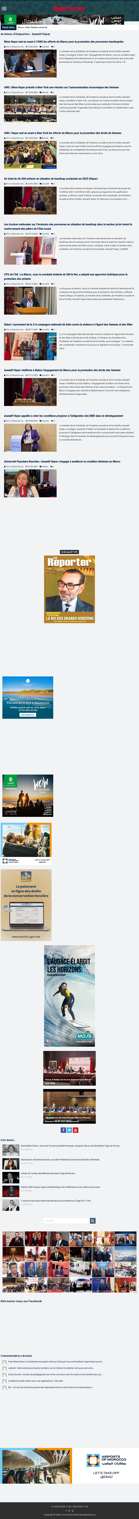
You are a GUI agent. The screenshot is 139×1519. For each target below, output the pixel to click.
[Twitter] (69, 1130)
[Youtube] (75, 1130)
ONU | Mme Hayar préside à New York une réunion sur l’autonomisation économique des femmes (61, 87)
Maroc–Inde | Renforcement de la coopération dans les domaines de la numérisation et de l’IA (62, 27)
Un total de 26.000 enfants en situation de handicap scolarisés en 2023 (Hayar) (51, 178)
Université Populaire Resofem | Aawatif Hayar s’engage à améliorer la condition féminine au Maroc (62, 461)
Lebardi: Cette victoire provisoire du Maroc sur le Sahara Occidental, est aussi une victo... (51, 1368)
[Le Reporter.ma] (69, 7)
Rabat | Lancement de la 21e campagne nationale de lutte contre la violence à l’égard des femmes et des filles (68, 324)
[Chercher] (93, 1221)
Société (45, 47)
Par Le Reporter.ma (14, 47)
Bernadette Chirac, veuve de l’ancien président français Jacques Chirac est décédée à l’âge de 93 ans (70, 1145)
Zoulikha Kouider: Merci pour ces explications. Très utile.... (36, 1381)
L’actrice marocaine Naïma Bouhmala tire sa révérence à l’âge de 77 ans (56, 1200)
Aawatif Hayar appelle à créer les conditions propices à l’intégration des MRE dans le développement (63, 415)
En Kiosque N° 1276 (69, 552)
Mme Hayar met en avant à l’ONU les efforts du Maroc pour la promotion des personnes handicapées (64, 41)
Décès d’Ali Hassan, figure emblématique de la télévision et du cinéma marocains (60, 1187)
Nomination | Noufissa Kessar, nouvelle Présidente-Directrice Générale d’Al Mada (60, 1159)
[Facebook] (63, 1130)
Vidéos (45, 467)
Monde (45, 92)
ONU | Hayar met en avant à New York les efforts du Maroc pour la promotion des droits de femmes (62, 133)
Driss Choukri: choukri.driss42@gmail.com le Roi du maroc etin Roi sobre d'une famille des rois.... (55, 1374)
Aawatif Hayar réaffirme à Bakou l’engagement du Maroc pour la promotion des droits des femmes (62, 370)
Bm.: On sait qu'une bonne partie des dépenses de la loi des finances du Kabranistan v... (51, 1387)
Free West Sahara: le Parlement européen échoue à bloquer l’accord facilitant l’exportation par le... (55, 1361)
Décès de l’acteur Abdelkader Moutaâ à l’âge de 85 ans (48, 1173)
